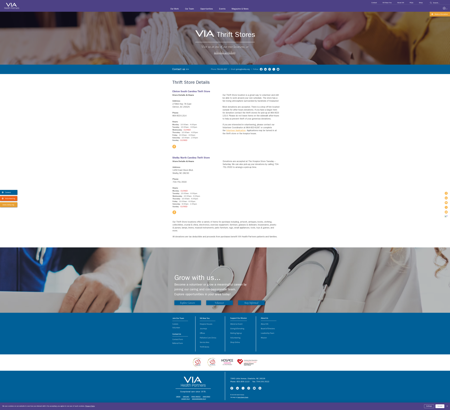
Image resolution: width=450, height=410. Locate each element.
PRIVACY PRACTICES (196, 396)
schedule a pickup (224, 52)
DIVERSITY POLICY (185, 399)
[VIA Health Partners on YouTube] (446, 212)
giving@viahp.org (243, 69)
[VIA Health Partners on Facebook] (446, 193)
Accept (439, 406)
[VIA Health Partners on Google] (446, 216)
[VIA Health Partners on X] (446, 207)
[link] (446, 8)
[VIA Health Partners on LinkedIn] (446, 197)
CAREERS (178, 396)
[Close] (447, 406)
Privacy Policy (90, 406)
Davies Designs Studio (243, 397)
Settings (429, 406)
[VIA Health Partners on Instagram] (446, 202)
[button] (373, 2)
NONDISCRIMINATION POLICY (199, 399)
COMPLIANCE (186, 396)
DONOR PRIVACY (206, 396)
